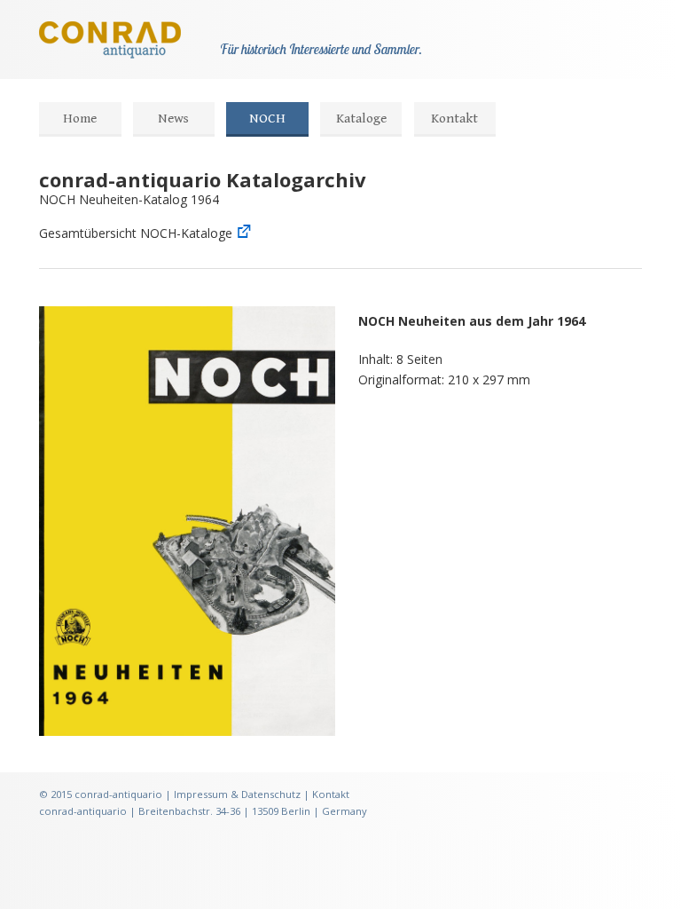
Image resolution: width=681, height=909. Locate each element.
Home (80, 118)
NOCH (267, 118)
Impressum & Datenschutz (237, 794)
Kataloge (361, 118)
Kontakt (454, 118)
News (173, 118)
